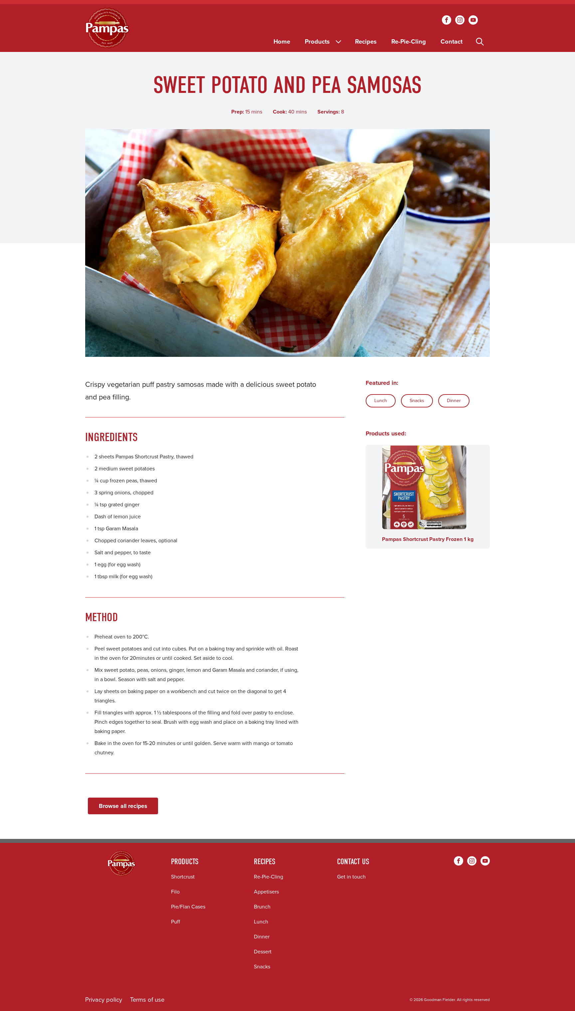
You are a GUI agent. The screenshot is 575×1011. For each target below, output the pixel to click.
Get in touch (351, 877)
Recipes (366, 41)
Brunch (262, 906)
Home (282, 41)
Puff (175, 921)
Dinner (454, 400)
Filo (175, 891)
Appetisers (266, 891)
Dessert (263, 951)
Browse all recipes (123, 806)
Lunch (380, 400)
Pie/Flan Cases (188, 906)
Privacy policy (103, 999)
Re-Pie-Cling (408, 41)
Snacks (417, 400)
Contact (452, 41)
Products (317, 41)
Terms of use (147, 999)
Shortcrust (183, 877)
